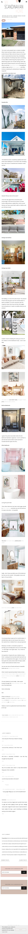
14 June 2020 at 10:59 (20, 789)
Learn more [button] (4, 931)
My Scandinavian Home (9, 789)
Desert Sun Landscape (7, 607)
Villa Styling (11, 700)
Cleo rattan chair (5, 399)
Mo (2, 745)
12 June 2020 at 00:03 (8, 745)
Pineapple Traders (22, 399)
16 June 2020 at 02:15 (11, 799)
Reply (3, 741)
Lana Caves (12, 702)
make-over (15, 717)
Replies (7, 784)
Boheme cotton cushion (9, 401)
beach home (11, 715)
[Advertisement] (14, 910)
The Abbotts (5, 736)
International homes (7, 717)
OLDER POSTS (23, 860)
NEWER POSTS (5, 860)
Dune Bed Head (17, 607)
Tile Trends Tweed (10, 540)
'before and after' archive (17, 683)
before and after (19, 715)
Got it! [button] (20, 929)
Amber (3, 754)
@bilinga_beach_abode (13, 668)
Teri (3, 776)
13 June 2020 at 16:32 (9, 776)
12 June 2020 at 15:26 (10, 754)
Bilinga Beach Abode (14, 65)
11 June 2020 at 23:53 (13, 736)
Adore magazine (16, 67)
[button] (4, 20)
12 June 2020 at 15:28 (10, 765)
